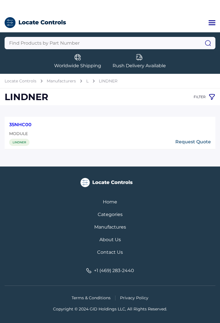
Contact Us (110, 252)
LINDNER (108, 81)
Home (110, 202)
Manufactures (110, 227)
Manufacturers (61, 81)
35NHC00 (20, 124)
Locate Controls (20, 81)
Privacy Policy (134, 297)
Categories (110, 214)
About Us (110, 239)
